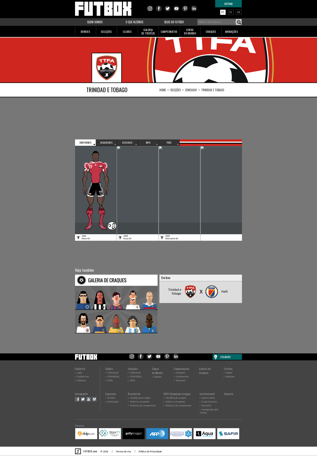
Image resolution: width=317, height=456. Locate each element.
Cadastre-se (83, 376)
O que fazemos (209, 401)
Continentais (182, 376)
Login (79, 373)
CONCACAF (191, 90)
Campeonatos (181, 369)
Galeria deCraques (205, 371)
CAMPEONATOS (169, 31)
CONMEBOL (113, 376)
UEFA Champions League (177, 394)
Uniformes (85, 142)
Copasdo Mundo (157, 371)
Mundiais (180, 373)
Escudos (127, 142)
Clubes (109, 369)
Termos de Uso (123, 451)
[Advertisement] (158, 118)
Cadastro (80, 369)
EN (238, 12)
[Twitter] (169, 11)
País (169, 142)
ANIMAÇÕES (231, 31)
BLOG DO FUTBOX (174, 22)
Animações (113, 401)
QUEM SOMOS (95, 22)
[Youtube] (177, 11)
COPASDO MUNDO (190, 31)
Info (148, 142)
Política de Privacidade (150, 451)
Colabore (81, 380)
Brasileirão (134, 394)
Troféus (228, 369)
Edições (158, 377)
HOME (162, 90)
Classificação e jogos (140, 398)
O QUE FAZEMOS (134, 22)
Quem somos (208, 398)
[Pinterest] (186, 11)
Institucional (207, 394)
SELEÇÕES (106, 31)
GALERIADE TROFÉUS (148, 31)
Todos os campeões (140, 401)
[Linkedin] (195, 11)
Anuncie (228, 394)
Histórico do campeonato (143, 405)
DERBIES (85, 31)
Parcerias (206, 405)
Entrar (228, 4)
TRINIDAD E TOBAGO (212, 90)
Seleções (175, 90)
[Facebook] (160, 11)
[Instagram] (151, 11)
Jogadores (106, 142)
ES (230, 12)
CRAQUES (211, 31)
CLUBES (127, 31)
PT (222, 12)
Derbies (111, 398)
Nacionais (181, 380)
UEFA (110, 380)
